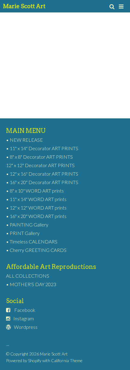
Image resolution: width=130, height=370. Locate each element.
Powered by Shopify (23, 360)
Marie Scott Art (24, 6)
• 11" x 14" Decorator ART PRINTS (42, 148)
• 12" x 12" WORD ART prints (36, 207)
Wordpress (25, 327)
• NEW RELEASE (24, 140)
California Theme (67, 360)
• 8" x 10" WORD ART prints (35, 190)
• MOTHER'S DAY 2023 (31, 284)
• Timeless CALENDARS (31, 241)
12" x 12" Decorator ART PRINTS (40, 165)
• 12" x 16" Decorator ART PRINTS (42, 174)
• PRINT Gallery (23, 233)
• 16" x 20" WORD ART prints (36, 216)
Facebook (24, 310)
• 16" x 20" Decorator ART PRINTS (42, 182)
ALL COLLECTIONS (27, 276)
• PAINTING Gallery (27, 224)
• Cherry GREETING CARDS (36, 250)
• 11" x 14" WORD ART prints (36, 199)
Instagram (23, 318)
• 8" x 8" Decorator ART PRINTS (39, 157)
